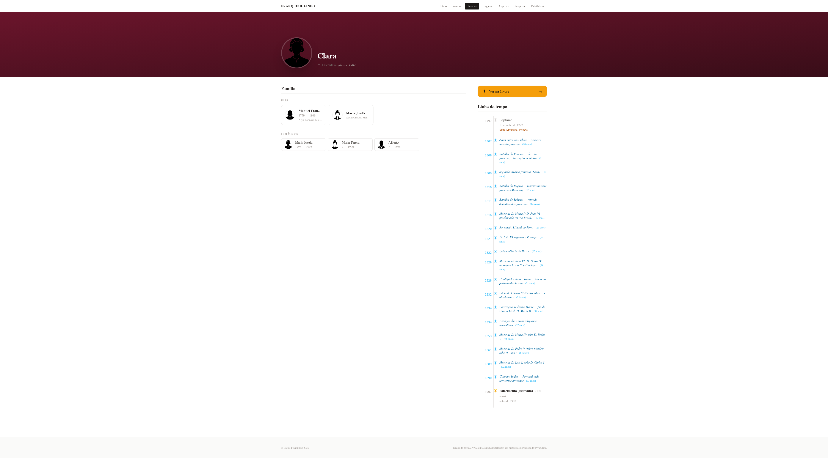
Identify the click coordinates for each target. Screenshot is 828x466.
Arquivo (503, 6)
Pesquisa (519, 6)
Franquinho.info (298, 6)
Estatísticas (537, 6)
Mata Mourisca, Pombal (513, 130)
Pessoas (472, 6)
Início (443, 6)
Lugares (487, 6)
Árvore (457, 6)
